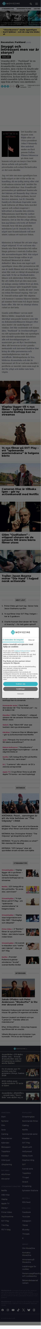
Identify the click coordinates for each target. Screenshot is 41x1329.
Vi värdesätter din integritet (13, 640)
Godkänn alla (20, 684)
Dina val (31, 640)
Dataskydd (20, 694)
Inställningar (20, 689)
